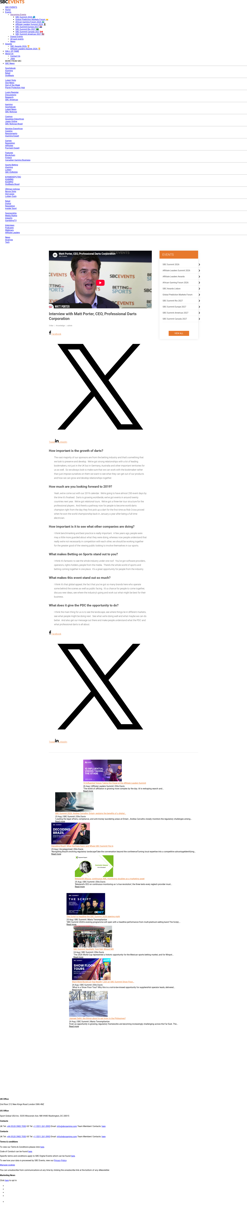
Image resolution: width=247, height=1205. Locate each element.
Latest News (10, 109)
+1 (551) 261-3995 (41, 1126)
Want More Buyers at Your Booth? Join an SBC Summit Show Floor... (103, 982)
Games (8, 140)
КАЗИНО (9, 182)
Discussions (10, 95)
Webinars (9, 230)
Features (9, 153)
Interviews (9, 225)
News (7, 237)
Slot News (9, 82)
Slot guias (9, 194)
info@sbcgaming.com (67, 1126)
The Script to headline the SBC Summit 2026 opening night (93, 916)
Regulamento (11, 133)
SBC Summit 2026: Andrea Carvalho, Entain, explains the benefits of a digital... (90, 813)
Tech (7, 242)
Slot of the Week (12, 85)
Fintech (8, 157)
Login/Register (12, 92)
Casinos (8, 116)
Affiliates (9, 145)
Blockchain (10, 155)
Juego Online (11, 121)
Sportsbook (10, 68)
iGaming (9, 70)
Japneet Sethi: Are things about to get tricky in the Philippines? (97, 1018)
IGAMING (9, 179)
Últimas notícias (12, 189)
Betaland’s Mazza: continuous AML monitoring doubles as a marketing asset (109, 878)
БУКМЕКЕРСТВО (13, 177)
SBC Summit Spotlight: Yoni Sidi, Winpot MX (93, 949)
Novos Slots (10, 191)
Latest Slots (10, 80)
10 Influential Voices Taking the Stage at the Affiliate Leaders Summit (114, 783)
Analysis (9, 240)
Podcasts (9, 227)
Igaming (9, 104)
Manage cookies (7, 1165)
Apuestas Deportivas (14, 119)
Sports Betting (11, 165)
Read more (88, 791)
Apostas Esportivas (14, 128)
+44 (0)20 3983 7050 (16, 1126)
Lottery (8, 170)
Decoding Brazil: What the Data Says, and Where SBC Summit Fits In (82, 846)
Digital (8, 203)
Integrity (8, 218)
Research (9, 97)
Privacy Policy (60, 1160)
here (103, 1126)
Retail (7, 73)
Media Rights (11, 215)
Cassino (8, 131)
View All (178, 333)
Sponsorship (11, 213)
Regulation (10, 143)
